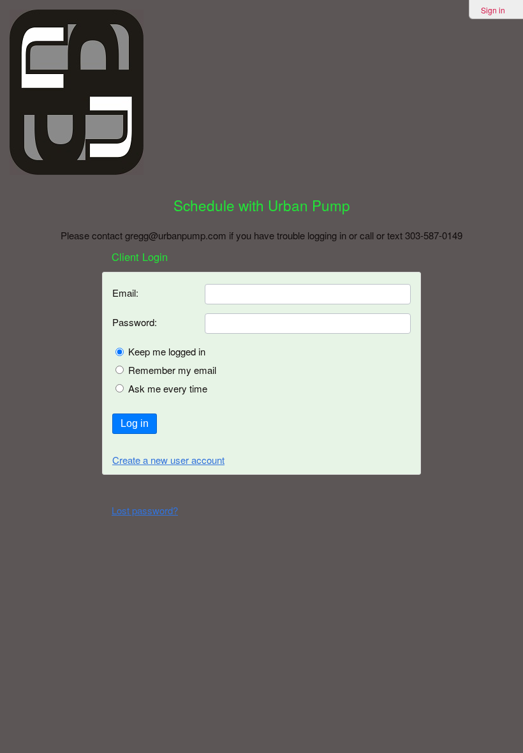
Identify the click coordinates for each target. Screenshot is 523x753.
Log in (135, 423)
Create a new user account (168, 459)
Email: (125, 292)
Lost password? (145, 510)
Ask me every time (167, 388)
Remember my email (172, 370)
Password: (134, 322)
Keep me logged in (166, 351)
